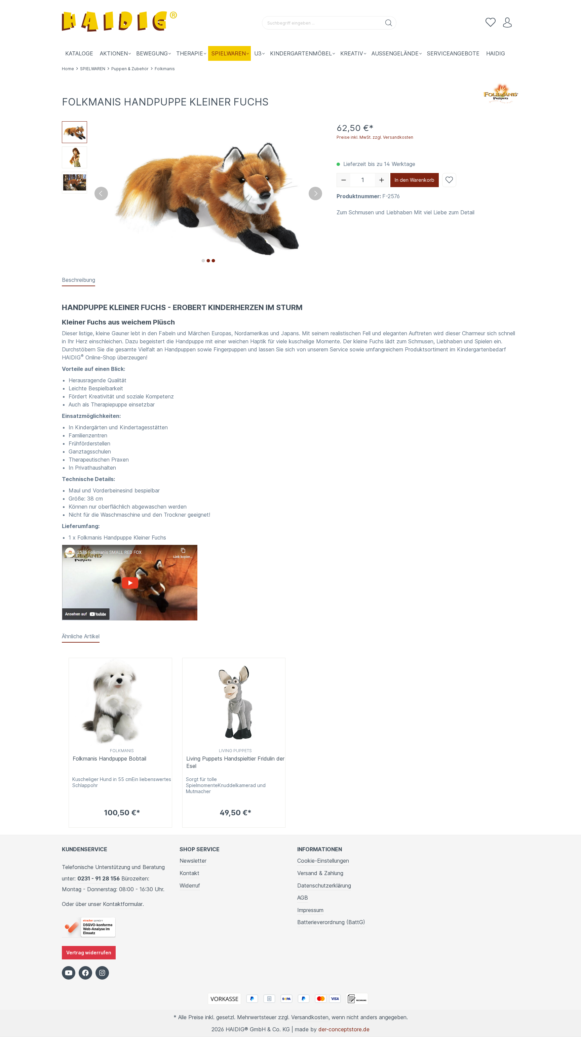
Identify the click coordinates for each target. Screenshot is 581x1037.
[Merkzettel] (491, 22)
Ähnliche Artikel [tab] (81, 636)
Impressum (310, 910)
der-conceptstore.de (344, 1029)
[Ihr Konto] (507, 22)
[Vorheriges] (101, 193)
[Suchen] (388, 23)
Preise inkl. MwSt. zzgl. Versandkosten (375, 137)
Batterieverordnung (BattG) (331, 922)
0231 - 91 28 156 (98, 878)
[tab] (78, 280)
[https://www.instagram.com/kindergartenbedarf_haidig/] (102, 973)
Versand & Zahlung (320, 873)
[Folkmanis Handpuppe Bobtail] (120, 702)
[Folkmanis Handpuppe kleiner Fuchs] (129, 582)
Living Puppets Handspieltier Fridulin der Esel (235, 762)
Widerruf (190, 885)
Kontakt (189, 873)
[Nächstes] (315, 193)
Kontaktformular (123, 904)
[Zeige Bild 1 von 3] (203, 260)
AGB (302, 897)
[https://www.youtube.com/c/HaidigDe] (68, 973)
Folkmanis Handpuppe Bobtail (109, 758)
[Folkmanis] (500, 92)
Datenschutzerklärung (324, 885)
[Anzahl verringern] (343, 180)
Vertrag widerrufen (88, 952)
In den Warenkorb (414, 180)
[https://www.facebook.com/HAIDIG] (85, 973)
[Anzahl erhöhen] (381, 180)
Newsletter (193, 860)
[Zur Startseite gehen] (121, 23)
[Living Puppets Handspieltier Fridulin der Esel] (234, 702)
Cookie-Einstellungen (323, 860)
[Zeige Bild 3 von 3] (213, 260)
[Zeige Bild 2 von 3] (208, 260)
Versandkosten (309, 1017)
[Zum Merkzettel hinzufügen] (449, 180)
